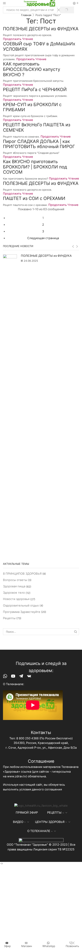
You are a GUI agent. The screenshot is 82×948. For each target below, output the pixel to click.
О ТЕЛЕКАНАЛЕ (38, 831)
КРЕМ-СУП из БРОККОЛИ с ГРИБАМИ (32, 107)
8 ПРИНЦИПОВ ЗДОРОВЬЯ (22, 573)
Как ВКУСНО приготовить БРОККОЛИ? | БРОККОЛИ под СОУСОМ (35, 167)
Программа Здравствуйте (21, 612)
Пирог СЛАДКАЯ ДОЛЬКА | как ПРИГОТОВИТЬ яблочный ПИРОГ (39, 144)
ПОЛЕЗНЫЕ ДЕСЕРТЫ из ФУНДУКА (40, 28)
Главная (26, 15)
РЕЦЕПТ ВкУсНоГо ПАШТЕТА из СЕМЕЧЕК (36, 127)
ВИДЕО (18, 822)
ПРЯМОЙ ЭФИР (27, 812)
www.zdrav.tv (16, 776)
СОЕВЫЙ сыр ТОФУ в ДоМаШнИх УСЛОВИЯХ (39, 46)
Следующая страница (43, 238)
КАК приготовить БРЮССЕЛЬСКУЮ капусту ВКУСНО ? (31, 69)
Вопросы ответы (15, 580)
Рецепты (9, 618)
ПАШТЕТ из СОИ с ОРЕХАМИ (34, 198)
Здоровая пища (14, 586)
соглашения (53, 789)
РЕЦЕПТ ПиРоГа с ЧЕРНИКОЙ (35, 89)
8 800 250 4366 (27, 738)
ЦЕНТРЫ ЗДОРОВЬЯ (49, 822)
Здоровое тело (14, 592)
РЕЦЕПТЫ (54, 812)
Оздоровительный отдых (21, 605)
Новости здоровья (16, 599)
